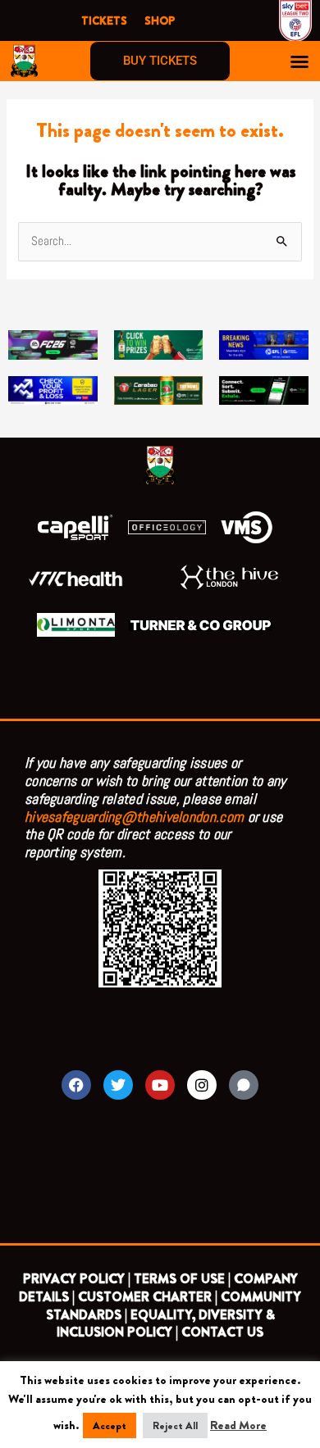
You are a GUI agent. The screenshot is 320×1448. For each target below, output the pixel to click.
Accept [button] (109, 1425)
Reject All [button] (175, 1425)
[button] (299, 61)
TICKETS (104, 20)
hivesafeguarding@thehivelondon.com (134, 816)
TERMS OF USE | (182, 1278)
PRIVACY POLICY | (76, 1278)
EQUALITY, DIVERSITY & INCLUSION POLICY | (166, 1323)
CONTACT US (222, 1332)
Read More (238, 1425)
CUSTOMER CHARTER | (147, 1296)
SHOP (159, 20)
